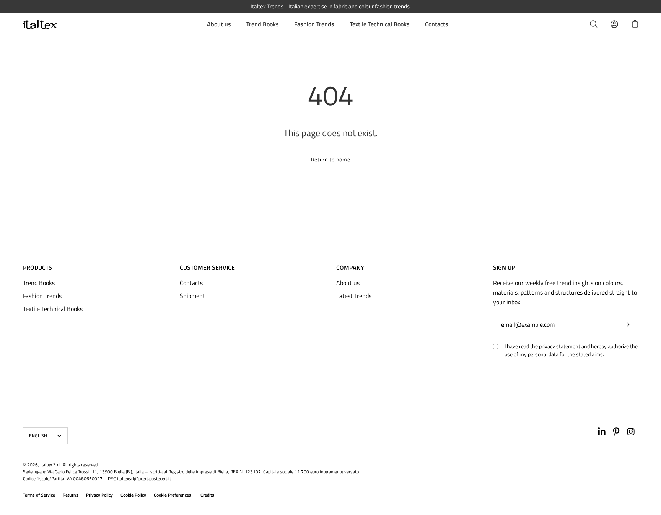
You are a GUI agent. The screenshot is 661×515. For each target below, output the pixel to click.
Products (37, 267)
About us (219, 24)
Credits (207, 495)
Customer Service (207, 267)
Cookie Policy (133, 495)
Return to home (330, 159)
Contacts (436, 24)
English (38, 435)
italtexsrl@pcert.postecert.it (144, 478)
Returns (70, 495)
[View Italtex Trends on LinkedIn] (602, 431)
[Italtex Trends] (40, 24)
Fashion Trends (314, 24)
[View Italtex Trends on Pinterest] (616, 431)
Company (350, 267)
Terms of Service (39, 495)
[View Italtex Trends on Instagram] (631, 431)
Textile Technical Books (380, 24)
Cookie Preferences (172, 495)
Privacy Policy (99, 495)
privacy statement (559, 346)
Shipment (192, 295)
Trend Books (262, 24)
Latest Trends (353, 295)
